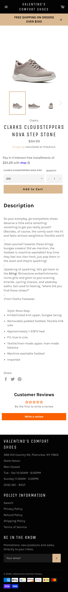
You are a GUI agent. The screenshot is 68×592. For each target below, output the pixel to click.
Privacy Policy (13, 509)
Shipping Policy (14, 521)
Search (8, 503)
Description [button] (19, 205)
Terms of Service (15, 527)
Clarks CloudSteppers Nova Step (23, 170)
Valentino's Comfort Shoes (34, 6)
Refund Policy (13, 515)
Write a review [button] (34, 416)
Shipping (18, 146)
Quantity (51, 170)
